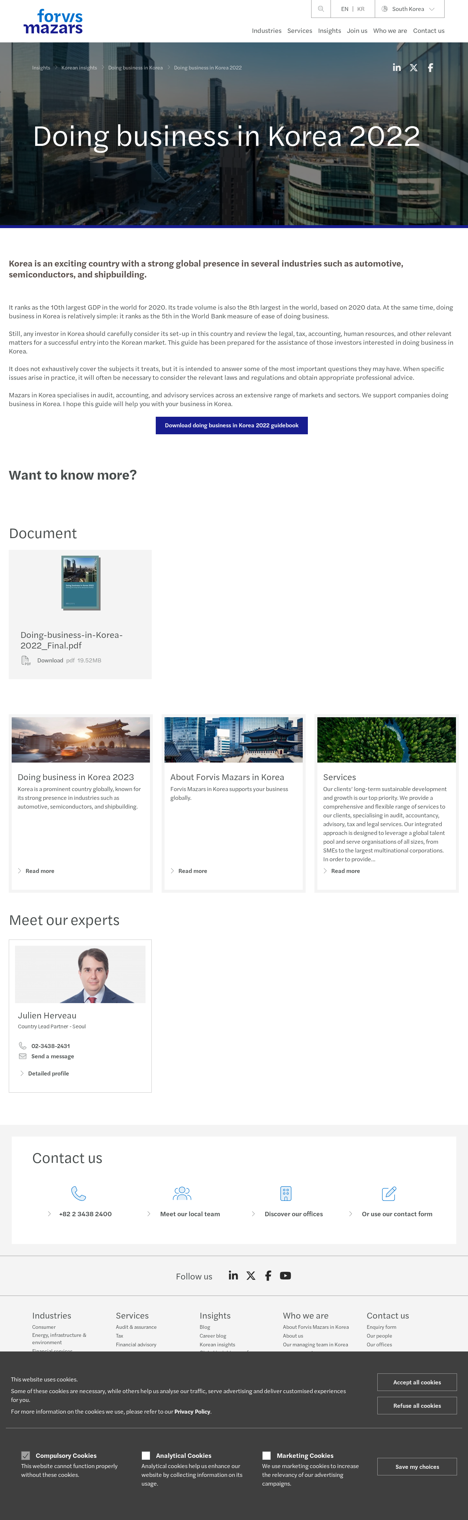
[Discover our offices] (286, 1202)
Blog (205, 1326)
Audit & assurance (136, 1326)
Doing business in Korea (135, 67)
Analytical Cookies (183, 1455)
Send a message (52, 1056)
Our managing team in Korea (315, 1344)
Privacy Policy (192, 1411)
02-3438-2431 (50, 1046)
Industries (267, 30)
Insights (329, 30)
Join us (357, 30)
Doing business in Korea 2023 (76, 776)
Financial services (52, 1350)
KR (361, 8)
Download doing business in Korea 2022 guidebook (232, 425)
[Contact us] (79, 1202)
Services (299, 30)
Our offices (379, 1344)
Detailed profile (48, 1073)
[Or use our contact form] (390, 1202)
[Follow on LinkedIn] (233, 1276)
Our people (379, 1335)
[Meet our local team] (182, 1202)
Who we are (390, 30)
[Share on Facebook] (430, 67)
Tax (119, 1335)
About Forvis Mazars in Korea (227, 776)
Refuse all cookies (417, 1405)
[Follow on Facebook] (268, 1276)
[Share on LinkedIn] (396, 67)
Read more (40, 870)
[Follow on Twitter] (251, 1276)
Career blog (213, 1335)
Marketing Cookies (305, 1455)
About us (293, 1335)
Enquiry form (381, 1326)
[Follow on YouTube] (285, 1276)
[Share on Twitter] (413, 67)
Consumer (44, 1326)
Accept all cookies (417, 1382)
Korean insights (79, 67)
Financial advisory (136, 1344)
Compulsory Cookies (66, 1455)
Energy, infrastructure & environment (59, 1338)
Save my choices (417, 1466)
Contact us (429, 30)
